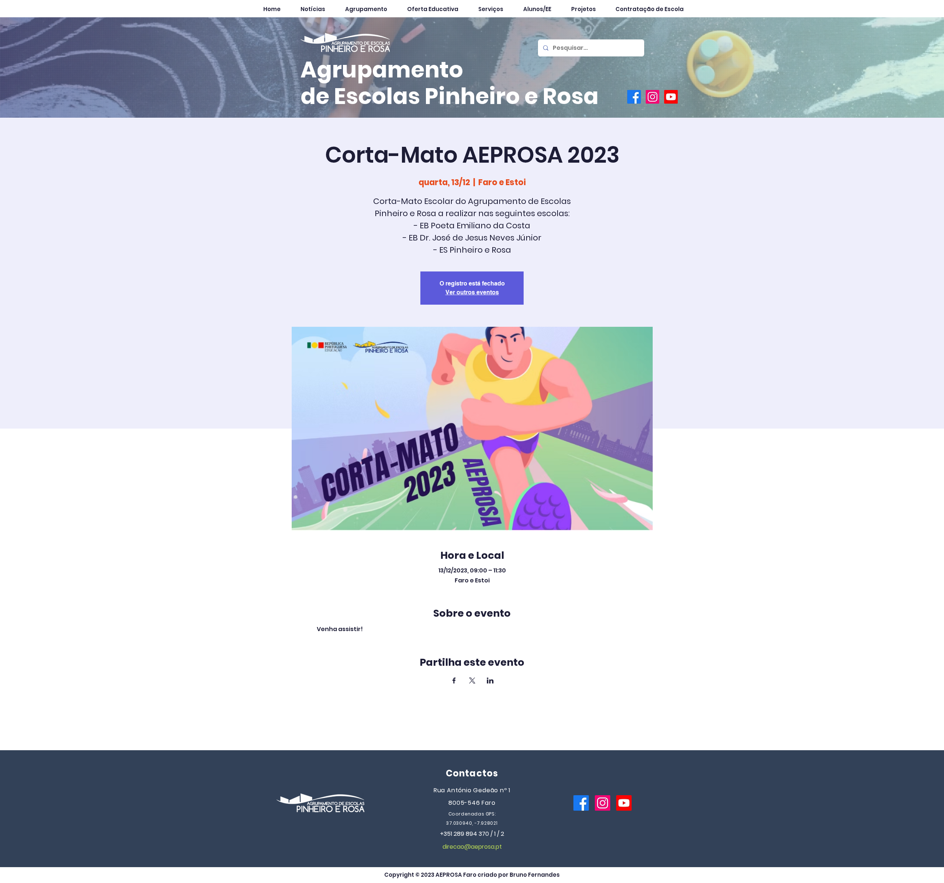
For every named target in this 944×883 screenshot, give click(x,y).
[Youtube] (671, 97)
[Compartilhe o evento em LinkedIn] (490, 680)
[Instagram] (652, 97)
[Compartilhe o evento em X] (472, 680)
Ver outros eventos (472, 292)
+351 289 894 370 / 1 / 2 (472, 834)
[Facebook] (634, 97)
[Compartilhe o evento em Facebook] (454, 680)
